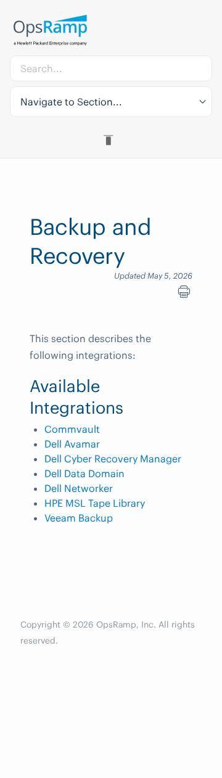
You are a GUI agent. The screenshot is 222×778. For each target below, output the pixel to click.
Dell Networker (78, 488)
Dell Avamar (72, 444)
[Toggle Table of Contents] (111, 140)
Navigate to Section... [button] (71, 102)
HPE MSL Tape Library (94, 503)
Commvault (72, 429)
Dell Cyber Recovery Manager (112, 458)
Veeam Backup (78, 518)
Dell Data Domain (84, 473)
